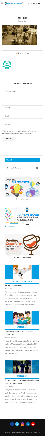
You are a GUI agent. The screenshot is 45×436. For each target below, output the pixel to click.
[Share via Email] (27, 53)
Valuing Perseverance (13, 286)
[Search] (43, 3)
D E (15, 62)
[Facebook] (28, 3)
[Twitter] (31, 3)
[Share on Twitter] (23, 53)
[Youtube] (39, 3)
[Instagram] (33, 3)
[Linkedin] (36, 3)
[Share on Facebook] (20, 53)
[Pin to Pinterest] (25, 53)
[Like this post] (18, 53)
